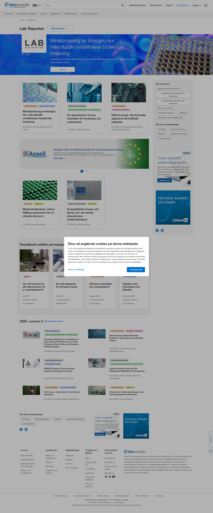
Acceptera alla (136, 270)
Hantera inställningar (76, 269)
